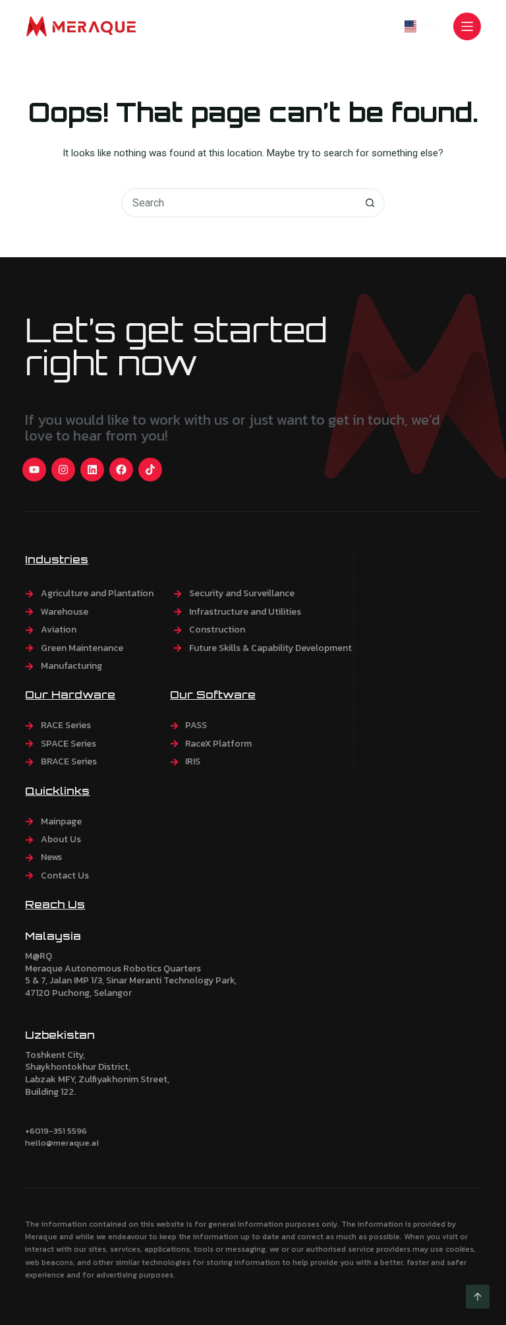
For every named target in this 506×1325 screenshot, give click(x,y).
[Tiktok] (150, 469)
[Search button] (369, 202)
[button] (422, 26)
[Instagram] (63, 469)
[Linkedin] (92, 469)
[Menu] (467, 26)
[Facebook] (121, 469)
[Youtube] (34, 469)
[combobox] (239, 203)
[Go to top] (478, 1297)
